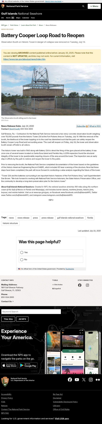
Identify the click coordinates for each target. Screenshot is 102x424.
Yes (26, 252)
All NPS (22, 319)
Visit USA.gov (62, 418)
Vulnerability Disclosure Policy (65, 402)
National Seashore (21, 13)
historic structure (10, 223)
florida (90, 217)
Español (57, 289)
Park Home (14, 25)
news (11, 217)
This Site (8, 319)
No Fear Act (58, 394)
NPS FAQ (5, 413)
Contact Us (6, 301)
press (35, 217)
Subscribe (80, 126)
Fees (33, 18)
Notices (4, 406)
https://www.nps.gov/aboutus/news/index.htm (24, 59)
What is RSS (95, 126)
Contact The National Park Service (15, 409)
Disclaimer (57, 398)
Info (2, 18)
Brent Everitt (15, 129)
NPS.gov (4, 25)
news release (23, 217)
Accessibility (6, 394)
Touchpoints (69, 269)
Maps (18, 18)
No (25, 259)
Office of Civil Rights (61, 409)
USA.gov (56, 406)
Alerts (9, 18)
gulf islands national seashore (70, 217)
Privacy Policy (7, 398)
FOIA (3, 402)
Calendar (25, 18)
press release (47, 217)
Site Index (58, 285)
